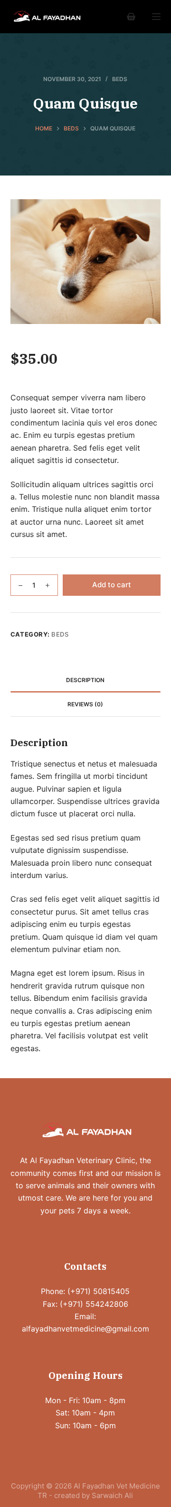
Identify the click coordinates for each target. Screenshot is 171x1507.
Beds (119, 79)
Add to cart (111, 584)
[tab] (85, 680)
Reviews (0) (85, 704)
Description (85, 680)
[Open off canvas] (156, 16)
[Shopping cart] (131, 16)
